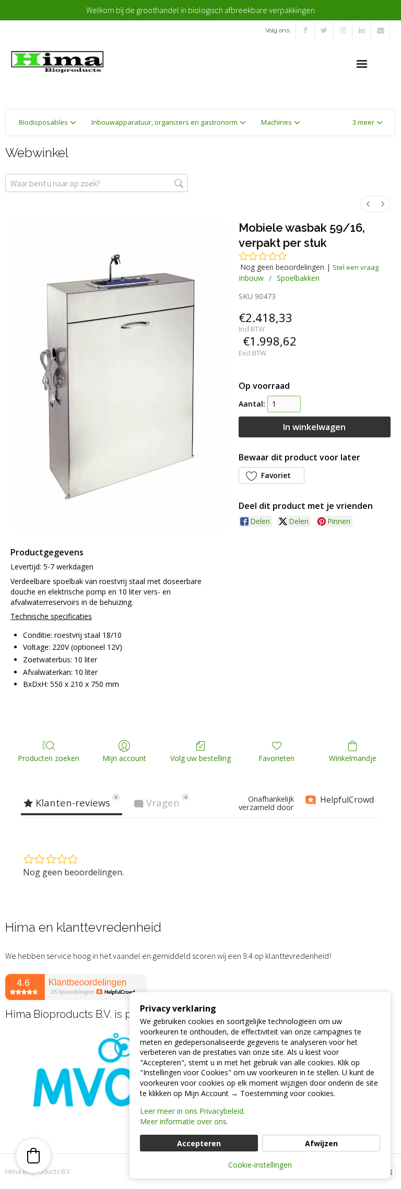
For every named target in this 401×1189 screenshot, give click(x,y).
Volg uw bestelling (200, 758)
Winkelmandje (352, 758)
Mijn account (124, 758)
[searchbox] (96, 183)
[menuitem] (368, 203)
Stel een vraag (356, 267)
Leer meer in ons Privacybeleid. (192, 1111)
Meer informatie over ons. (184, 1121)
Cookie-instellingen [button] (260, 1165)
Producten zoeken (48, 758)
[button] (367, 122)
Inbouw (251, 278)
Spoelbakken (298, 278)
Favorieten (276, 758)
